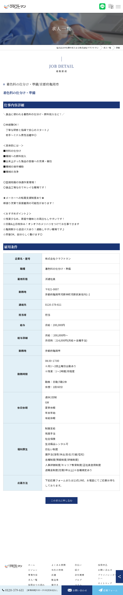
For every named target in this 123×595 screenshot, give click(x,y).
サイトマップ (105, 583)
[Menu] (118, 6)
